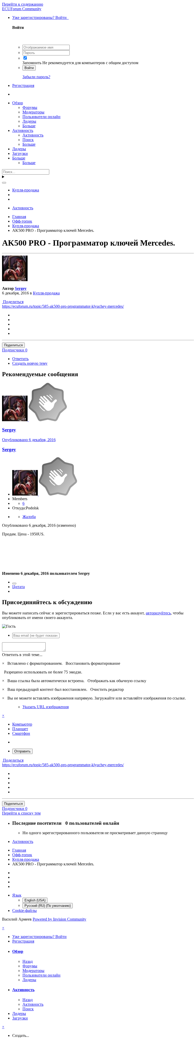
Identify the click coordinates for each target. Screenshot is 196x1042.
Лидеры (29, 121)
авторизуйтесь (158, 613)
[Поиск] (4, 183)
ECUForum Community (21, 9)
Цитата (18, 587)
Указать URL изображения (45, 707)
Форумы (29, 107)
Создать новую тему (29, 363)
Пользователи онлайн (41, 116)
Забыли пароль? (36, 77)
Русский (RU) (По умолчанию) (47, 906)
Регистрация (23, 85)
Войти (29, 68)
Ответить (20, 359)
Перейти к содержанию (22, 4)
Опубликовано (29, 440)
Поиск (28, 140)
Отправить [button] (22, 751)
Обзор (17, 103)
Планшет (20, 729)
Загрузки (20, 153)
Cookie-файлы (24, 910)
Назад (27, 961)
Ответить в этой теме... (22, 654)
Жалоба (29, 516)
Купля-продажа (46, 293)
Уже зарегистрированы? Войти (40, 17)
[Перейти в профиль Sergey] (15, 280)
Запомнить (31, 63)
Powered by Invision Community (59, 919)
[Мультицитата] (14, 583)
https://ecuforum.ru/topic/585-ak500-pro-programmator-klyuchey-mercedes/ (63, 306)
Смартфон (21, 733)
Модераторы (33, 112)
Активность (22, 130)
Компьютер (22, 724)
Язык (16, 895)
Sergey (21, 288)
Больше (28, 126)
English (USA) (34, 900)
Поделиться (12, 302)
